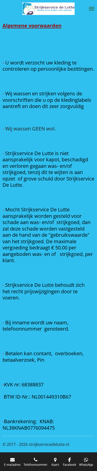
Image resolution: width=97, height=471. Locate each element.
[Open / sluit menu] (91, 8)
